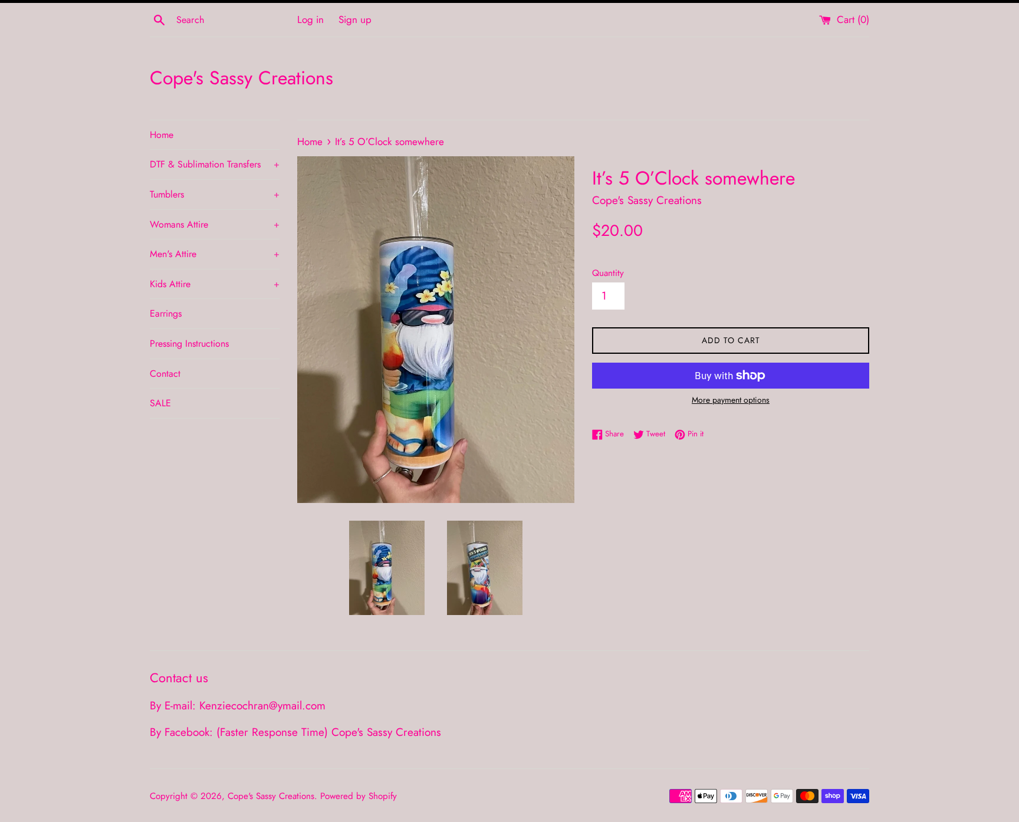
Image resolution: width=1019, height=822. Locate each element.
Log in (310, 19)
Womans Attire (215, 224)
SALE (160, 403)
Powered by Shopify (358, 796)
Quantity (608, 273)
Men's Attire (215, 254)
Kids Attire (215, 284)
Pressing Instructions (189, 343)
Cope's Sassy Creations (241, 78)
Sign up (355, 19)
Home (161, 135)
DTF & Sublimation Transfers (215, 164)
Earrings (166, 313)
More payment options (731, 400)
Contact (165, 373)
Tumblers (215, 194)
